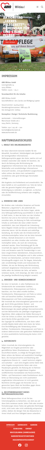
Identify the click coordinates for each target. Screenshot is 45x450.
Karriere (33, 425)
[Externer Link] (20, 445)
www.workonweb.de (9, 132)
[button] (2, 42)
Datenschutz (22, 425)
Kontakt (29, 429)
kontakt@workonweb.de (11, 130)
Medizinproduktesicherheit (23, 440)
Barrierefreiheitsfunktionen (22, 436)
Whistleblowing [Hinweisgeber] (22, 432)
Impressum (10, 425)
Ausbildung (17, 429)
